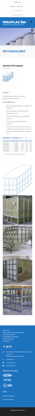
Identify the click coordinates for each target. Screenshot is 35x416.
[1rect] (17, 210)
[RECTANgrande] (17, 180)
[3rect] (17, 270)
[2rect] (17, 240)
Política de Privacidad (8, 396)
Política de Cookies (8, 399)
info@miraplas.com (11, 362)
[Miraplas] (14, 22)
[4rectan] (17, 300)
